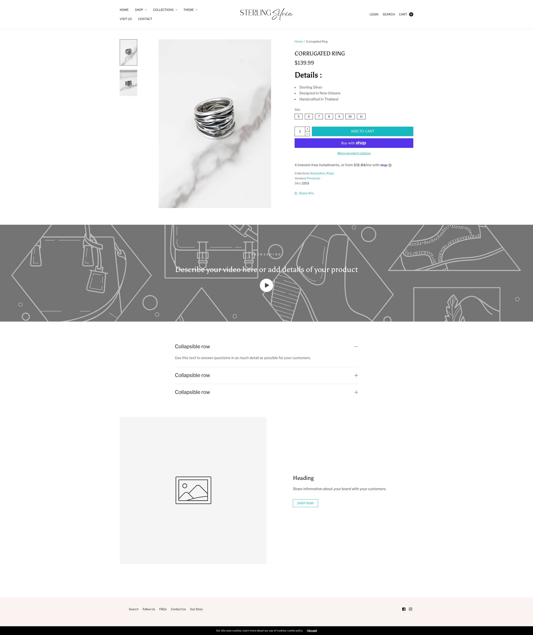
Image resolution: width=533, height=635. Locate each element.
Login (374, 14)
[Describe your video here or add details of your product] (266, 291)
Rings (330, 173)
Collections (163, 9)
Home (124, 9)
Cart (403, 14)
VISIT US (126, 19)
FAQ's (163, 609)
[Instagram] (410, 609)
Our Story (196, 609)
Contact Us (178, 609)
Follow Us (149, 609)
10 (350, 116)
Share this (306, 193)
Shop (139, 9)
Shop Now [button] (305, 503)
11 (361, 116)
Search (389, 14)
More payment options (354, 153)
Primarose (313, 178)
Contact (145, 19)
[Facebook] (404, 609)
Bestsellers (317, 173)
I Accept (312, 630)
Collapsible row (192, 346)
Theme (188, 9)
